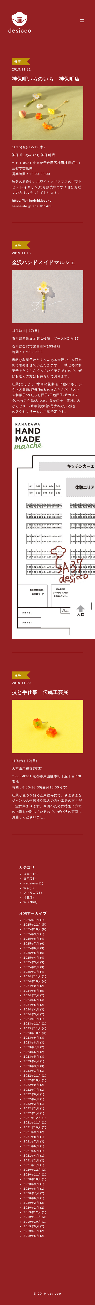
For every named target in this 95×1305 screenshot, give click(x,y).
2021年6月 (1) (34, 1146)
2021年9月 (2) (34, 1132)
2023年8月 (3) (34, 1042)
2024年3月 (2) (34, 1014)
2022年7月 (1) (34, 1089)
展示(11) (30, 878)
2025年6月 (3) (34, 948)
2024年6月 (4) (34, 1000)
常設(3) (29, 888)
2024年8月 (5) (34, 990)
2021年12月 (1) (35, 1118)
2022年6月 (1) (34, 1094)
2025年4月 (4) (34, 957)
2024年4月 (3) (34, 1009)
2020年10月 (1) (35, 1179)
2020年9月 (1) (34, 1184)
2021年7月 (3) (34, 1141)
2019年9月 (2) (34, 1226)
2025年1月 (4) (34, 971)
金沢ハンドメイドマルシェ (44, 262)
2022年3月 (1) (34, 1103)
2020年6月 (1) (34, 1198)
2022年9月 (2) (34, 1084)
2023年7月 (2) (34, 1047)
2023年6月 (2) (34, 1052)
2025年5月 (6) (34, 952)
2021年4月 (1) (34, 1155)
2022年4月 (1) (34, 1099)
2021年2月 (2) (34, 1160)
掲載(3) (29, 897)
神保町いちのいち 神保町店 (46, 78)
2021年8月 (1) (34, 1137)
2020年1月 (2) (34, 1207)
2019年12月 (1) (35, 1212)
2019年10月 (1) (35, 1221)
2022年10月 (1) (35, 1080)
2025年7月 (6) (34, 943)
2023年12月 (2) (35, 1023)
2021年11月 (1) (35, 1122)
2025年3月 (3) (34, 962)
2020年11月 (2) (35, 1174)
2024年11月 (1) (35, 976)
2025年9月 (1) (34, 934)
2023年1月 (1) (34, 1070)
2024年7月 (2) (34, 995)
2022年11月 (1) (35, 1075)
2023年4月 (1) (34, 1061)
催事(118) (31, 874)
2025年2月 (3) (34, 967)
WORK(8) (30, 902)
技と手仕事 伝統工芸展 (40, 692)
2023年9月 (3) (34, 1037)
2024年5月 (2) (34, 1004)
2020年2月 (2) (34, 1202)
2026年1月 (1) (34, 920)
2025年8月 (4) (34, 938)
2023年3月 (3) (34, 1066)
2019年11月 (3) (35, 1217)
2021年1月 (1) (34, 1165)
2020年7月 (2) (34, 1193)
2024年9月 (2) (34, 986)
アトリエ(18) (33, 892)
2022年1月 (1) (34, 1113)
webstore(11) (33, 883)
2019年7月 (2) (34, 1231)
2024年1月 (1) (34, 1019)
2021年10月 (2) (35, 1127)
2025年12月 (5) (35, 924)
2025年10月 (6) (35, 929)
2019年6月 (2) (34, 1235)
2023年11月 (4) (35, 1028)
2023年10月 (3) (35, 1033)
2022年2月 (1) (34, 1108)
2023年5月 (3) (34, 1056)
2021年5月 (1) (34, 1151)
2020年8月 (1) (34, 1188)
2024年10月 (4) (35, 981)
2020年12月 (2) (35, 1169)
